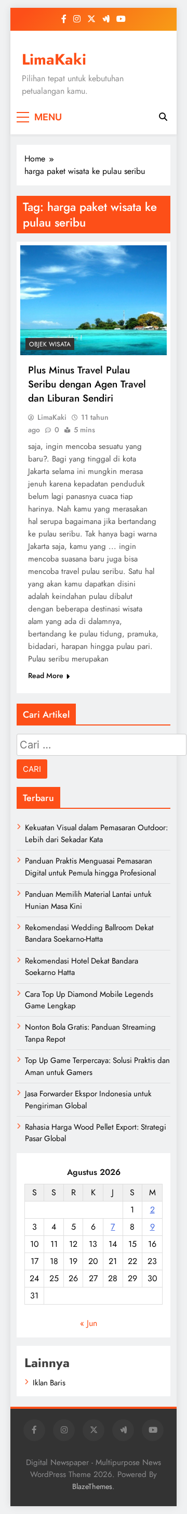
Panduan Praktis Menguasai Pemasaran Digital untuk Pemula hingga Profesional (90, 866)
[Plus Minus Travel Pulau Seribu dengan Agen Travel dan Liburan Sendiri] (93, 300)
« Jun (88, 1323)
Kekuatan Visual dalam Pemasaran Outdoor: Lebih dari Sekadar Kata (96, 833)
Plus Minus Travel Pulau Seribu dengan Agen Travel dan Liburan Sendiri (87, 384)
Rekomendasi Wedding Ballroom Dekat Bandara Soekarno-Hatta (89, 933)
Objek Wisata (50, 344)
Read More (45, 675)
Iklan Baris (49, 1382)
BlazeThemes (92, 1486)
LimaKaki (54, 59)
